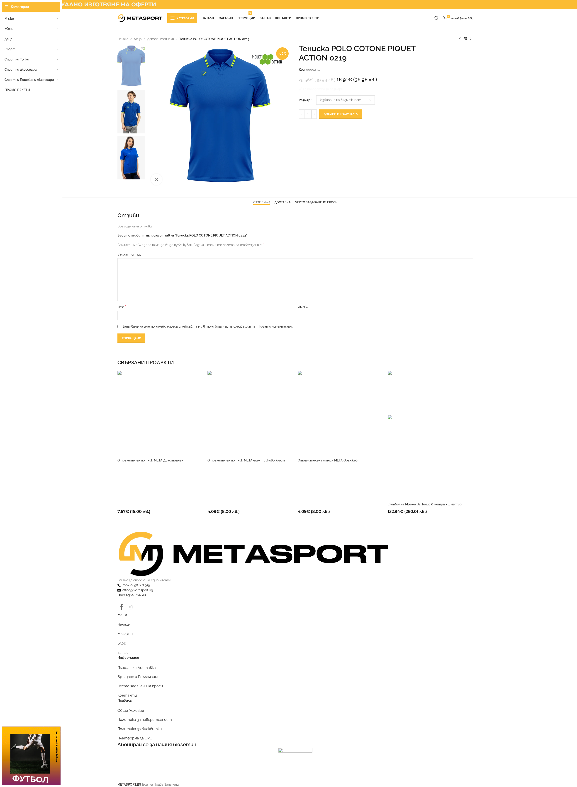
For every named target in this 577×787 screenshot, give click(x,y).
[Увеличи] (156, 179)
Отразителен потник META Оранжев (328, 460)
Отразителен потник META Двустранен (150, 460)
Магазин (125, 634)
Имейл (304, 307)
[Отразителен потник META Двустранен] (160, 413)
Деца (138, 39)
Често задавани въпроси (140, 686)
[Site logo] (140, 18)
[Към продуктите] (465, 39)
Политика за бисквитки (139, 729)
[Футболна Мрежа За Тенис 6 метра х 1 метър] (430, 392)
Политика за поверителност (144, 719)
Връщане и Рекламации (138, 677)
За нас (123, 652)
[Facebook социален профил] (121, 607)
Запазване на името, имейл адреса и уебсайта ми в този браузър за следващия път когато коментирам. (207, 326)
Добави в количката (341, 114)
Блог (121, 643)
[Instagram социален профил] (130, 607)
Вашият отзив (130, 254)
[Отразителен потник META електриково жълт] (250, 413)
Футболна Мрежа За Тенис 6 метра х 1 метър (425, 504)
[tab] (261, 202)
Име (121, 307)
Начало (122, 39)
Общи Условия (130, 710)
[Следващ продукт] (470, 39)
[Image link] (253, 553)
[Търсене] (436, 18)
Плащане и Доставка (136, 668)
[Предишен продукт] (460, 39)
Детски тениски (160, 39)
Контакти (127, 695)
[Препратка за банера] (31, 756)
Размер (304, 100)
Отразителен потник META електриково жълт (246, 460)
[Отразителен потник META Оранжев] (340, 413)
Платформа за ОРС (134, 738)
